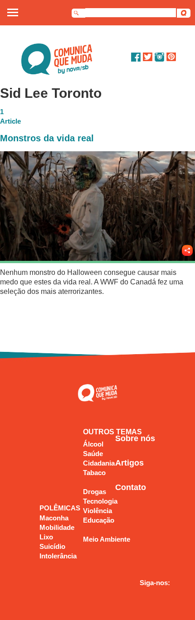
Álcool (93, 444)
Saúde (93, 453)
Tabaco (94, 472)
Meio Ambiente (106, 539)
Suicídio (52, 546)
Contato (130, 487)
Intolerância (58, 556)
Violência (97, 510)
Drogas (94, 491)
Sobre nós (135, 438)
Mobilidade (56, 527)
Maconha (53, 518)
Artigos (129, 462)
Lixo (46, 537)
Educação (98, 520)
